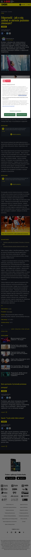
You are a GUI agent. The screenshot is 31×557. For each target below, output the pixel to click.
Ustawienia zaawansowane (15, 110)
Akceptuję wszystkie (21, 114)
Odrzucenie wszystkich (10, 114)
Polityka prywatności (22, 95)
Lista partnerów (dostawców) (8, 106)
